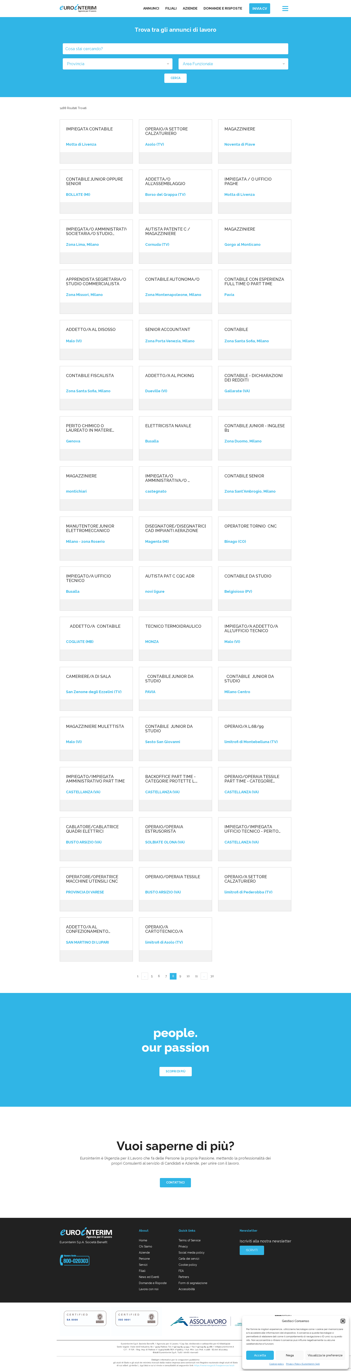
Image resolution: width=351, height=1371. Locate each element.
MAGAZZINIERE (239, 129)
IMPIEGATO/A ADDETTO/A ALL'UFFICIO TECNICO (251, 628)
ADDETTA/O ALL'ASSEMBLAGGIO (165, 181)
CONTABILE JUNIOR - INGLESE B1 (254, 428)
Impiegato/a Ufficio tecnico (88, 578)
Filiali (171, 8)
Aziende (190, 8)
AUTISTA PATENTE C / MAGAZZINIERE (167, 231)
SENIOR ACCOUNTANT (167, 329)
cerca (175, 78)
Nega (290, 1355)
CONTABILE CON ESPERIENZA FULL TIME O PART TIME (254, 281)
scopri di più (175, 1071)
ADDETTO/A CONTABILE (93, 626)
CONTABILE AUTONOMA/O (172, 279)
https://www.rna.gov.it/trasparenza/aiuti (214, 1365)
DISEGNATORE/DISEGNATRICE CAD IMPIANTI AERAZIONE (175, 528)
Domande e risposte (223, 8)
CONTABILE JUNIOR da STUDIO (249, 678)
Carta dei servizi (189, 1258)
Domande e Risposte (153, 1283)
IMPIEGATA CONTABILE (89, 129)
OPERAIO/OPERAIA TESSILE (172, 877)
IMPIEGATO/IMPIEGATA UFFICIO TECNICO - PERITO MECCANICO (251, 829)
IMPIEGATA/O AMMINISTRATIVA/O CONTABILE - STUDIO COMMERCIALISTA (166, 478)
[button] (343, 1321)
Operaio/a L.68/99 (244, 726)
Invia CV (259, 9)
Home (143, 1240)
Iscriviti (252, 1250)
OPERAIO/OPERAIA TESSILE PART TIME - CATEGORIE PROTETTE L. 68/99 (251, 778)
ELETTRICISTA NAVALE (168, 426)
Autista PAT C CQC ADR (169, 576)
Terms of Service (189, 1240)
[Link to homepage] (86, 1233)
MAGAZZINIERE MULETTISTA (95, 726)
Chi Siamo (145, 1246)
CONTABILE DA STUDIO (247, 576)
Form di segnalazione (193, 1283)
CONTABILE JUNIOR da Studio (169, 678)
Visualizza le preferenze (325, 1355)
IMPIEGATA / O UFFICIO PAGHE (248, 181)
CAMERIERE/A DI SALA (88, 676)
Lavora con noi (148, 1289)
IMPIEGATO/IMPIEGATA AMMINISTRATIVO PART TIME (95, 778)
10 (188, 976)
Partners (184, 1277)
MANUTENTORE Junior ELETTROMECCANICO (90, 528)
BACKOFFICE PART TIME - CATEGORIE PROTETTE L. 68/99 (170, 778)
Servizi (143, 1264)
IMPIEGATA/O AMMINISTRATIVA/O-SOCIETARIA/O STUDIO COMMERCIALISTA (96, 231)
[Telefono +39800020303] (74, 1260)
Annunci (151, 8)
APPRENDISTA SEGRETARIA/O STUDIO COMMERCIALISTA (96, 281)
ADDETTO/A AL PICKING (169, 375)
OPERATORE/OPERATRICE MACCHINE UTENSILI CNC (92, 879)
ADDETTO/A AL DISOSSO (91, 329)
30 (212, 976)
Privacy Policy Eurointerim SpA (303, 1363)
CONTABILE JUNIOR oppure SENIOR (94, 181)
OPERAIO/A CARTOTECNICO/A (164, 929)
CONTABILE (236, 329)
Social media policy (192, 1252)
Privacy (183, 1246)
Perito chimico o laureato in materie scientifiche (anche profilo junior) (89, 428)
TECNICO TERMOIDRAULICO (173, 626)
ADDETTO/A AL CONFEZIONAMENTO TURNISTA (87, 929)
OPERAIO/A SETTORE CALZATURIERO (166, 131)
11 (196, 976)
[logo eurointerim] (78, 8)
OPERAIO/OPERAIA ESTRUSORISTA (164, 829)
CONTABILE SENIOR (244, 476)
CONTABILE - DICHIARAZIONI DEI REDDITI (253, 377)
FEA (181, 1270)
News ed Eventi (149, 1277)
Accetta (260, 1355)
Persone (144, 1258)
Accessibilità (187, 1289)
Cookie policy (276, 1363)
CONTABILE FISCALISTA (90, 375)
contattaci (175, 1182)
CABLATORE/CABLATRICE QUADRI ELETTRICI (92, 829)
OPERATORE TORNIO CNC (250, 526)
